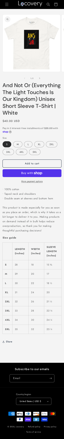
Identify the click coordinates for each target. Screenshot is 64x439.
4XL (21, 152)
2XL (51, 144)
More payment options (32, 181)
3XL (8, 152)
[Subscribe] (50, 378)
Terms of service (33, 432)
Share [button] (9, 341)
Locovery (20, 426)
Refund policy (34, 426)
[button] (7, 4)
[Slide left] (24, 78)
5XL (35, 152)
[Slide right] (39, 78)
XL (39, 144)
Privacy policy (50, 426)
